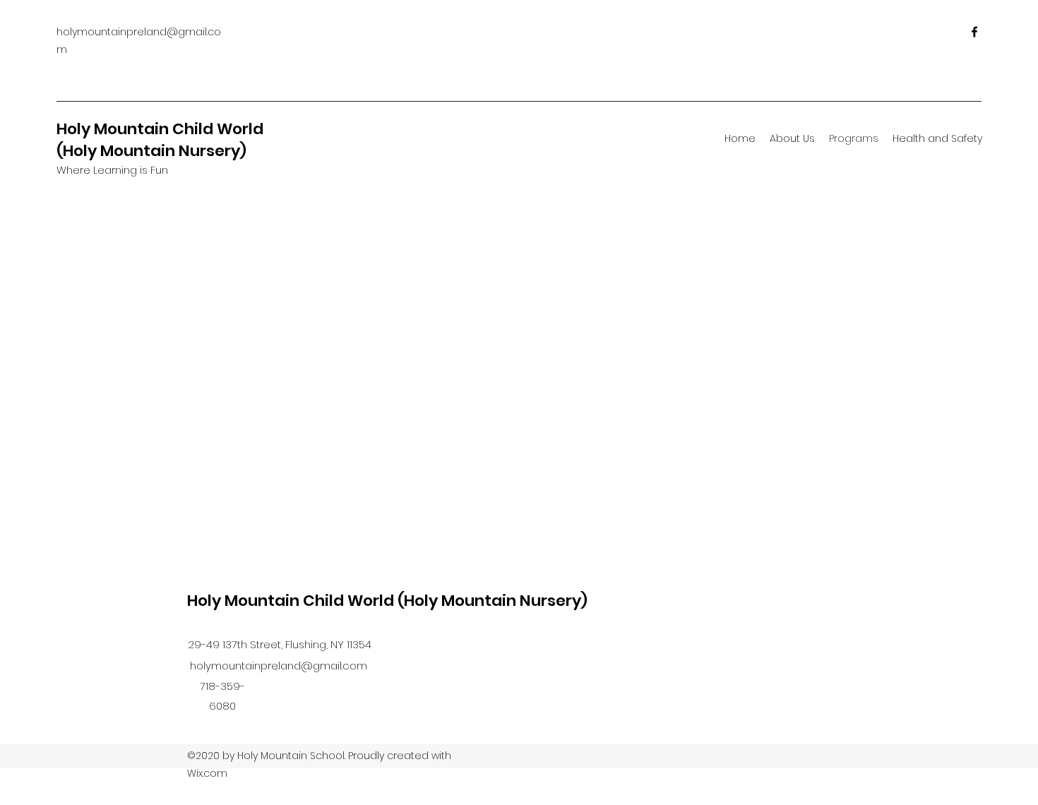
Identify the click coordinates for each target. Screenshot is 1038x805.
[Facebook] (974, 32)
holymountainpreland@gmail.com (278, 665)
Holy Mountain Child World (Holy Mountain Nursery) (159, 140)
